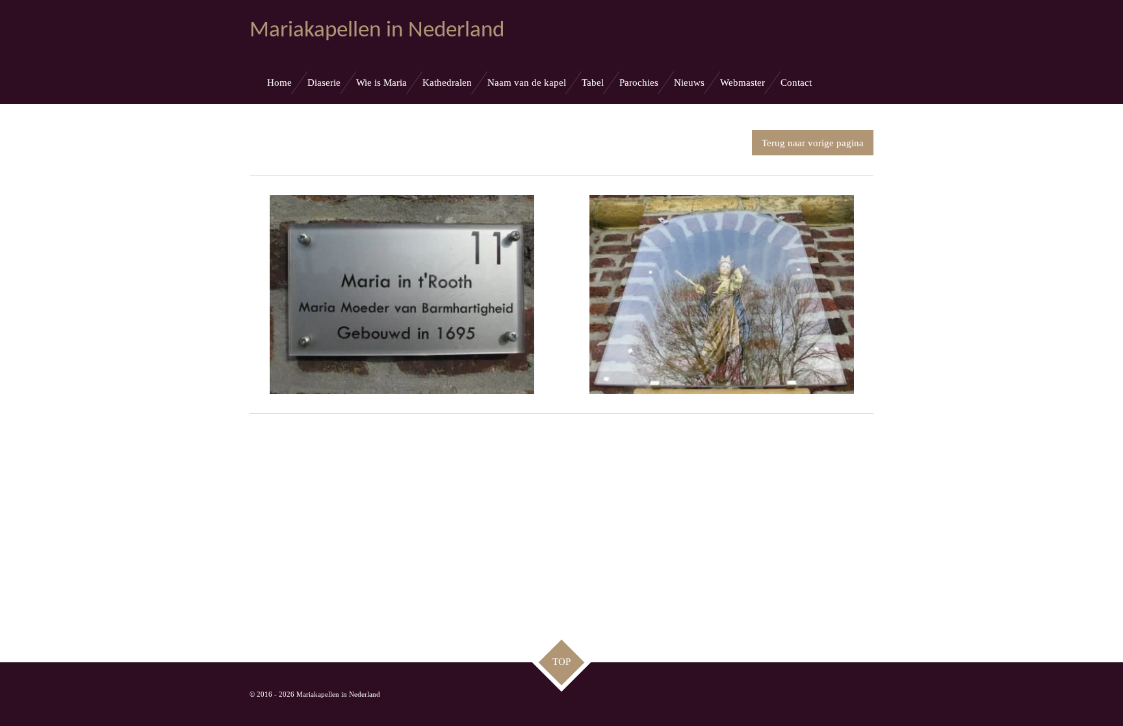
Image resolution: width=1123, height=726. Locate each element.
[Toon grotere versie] (402, 294)
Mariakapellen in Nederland (377, 30)
